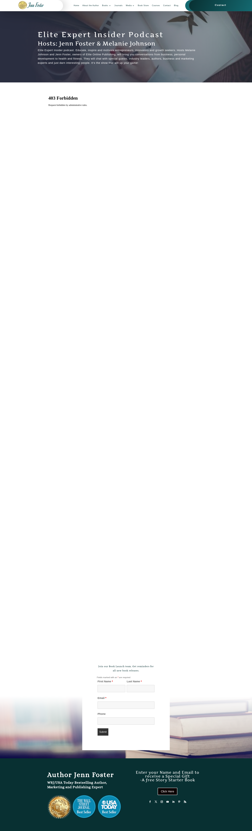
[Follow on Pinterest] (179, 801)
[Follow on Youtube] (167, 801)
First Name (105, 681)
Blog (176, 5)
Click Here (167, 791)
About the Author (90, 5)
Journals (118, 5)
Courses (156, 5)
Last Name (134, 681)
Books (105, 5)
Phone (102, 713)
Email (102, 698)
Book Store (143, 5)
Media (129, 5)
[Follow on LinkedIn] (173, 801)
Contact (167, 5)
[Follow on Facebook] (150, 801)
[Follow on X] (156, 801)
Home (76, 5)
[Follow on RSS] (185, 801)
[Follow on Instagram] (161, 801)
